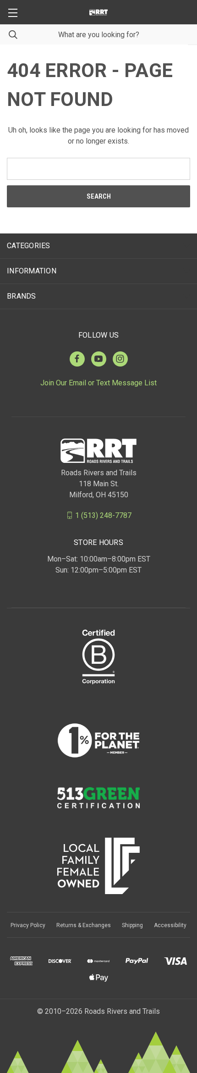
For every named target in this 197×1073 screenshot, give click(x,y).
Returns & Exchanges (83, 925)
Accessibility (170, 925)
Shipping (132, 925)
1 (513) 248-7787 (103, 515)
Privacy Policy (28, 925)
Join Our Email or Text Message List (98, 382)
